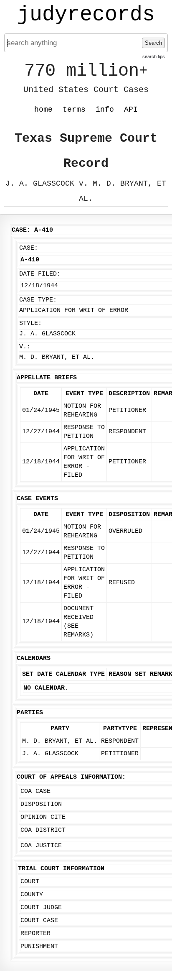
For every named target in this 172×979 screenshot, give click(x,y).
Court (29, 881)
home (43, 109)
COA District (43, 830)
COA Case (35, 791)
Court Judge (41, 907)
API (131, 109)
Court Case (39, 920)
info (105, 109)
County (31, 894)
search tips (153, 56)
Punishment (39, 946)
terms (74, 109)
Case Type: (38, 300)
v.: (24, 346)
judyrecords (86, 14)
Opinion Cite (43, 817)
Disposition (41, 804)
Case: (28, 248)
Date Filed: (40, 274)
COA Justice (41, 845)
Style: (30, 323)
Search (153, 43)
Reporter (35, 933)
